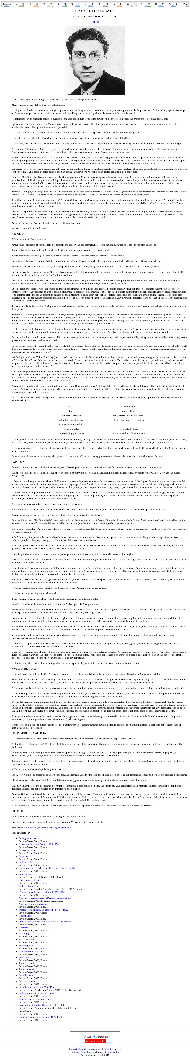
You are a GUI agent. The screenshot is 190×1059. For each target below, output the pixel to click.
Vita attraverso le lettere (31, 880)
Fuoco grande (26, 874)
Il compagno (25, 915)
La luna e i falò (26, 862)
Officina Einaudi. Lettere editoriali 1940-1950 (42, 891)
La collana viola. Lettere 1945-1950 (37, 987)
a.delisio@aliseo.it (37, 827)
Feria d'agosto (26, 945)
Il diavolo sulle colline (30, 951)
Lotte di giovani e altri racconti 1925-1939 (40, 1016)
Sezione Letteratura (111, 1049)
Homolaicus (94, 1049)
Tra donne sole (26, 939)
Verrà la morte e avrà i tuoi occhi (35, 999)
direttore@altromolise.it (59, 827)
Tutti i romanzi (26, 969)
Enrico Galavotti (77, 1049)
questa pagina (83, 1052)
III (98, 22)
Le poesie (24, 856)
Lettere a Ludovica (28, 886)
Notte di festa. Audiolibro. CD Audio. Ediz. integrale (45, 897)
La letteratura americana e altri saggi (37, 993)
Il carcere (23, 927)
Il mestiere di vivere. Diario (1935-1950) (39, 844)
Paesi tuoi (24, 957)
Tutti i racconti (26, 963)
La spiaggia (25, 933)
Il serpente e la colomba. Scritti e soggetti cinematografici (48, 868)
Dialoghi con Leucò (29, 838)
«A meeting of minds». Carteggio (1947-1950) (42, 1005)
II (94, 22)
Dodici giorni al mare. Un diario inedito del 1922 (43, 909)
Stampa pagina (111, 1052)
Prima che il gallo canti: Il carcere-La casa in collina (45, 921)
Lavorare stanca (27, 981)
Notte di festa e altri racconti (33, 903)
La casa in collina (28, 850)
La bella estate (26, 975)
